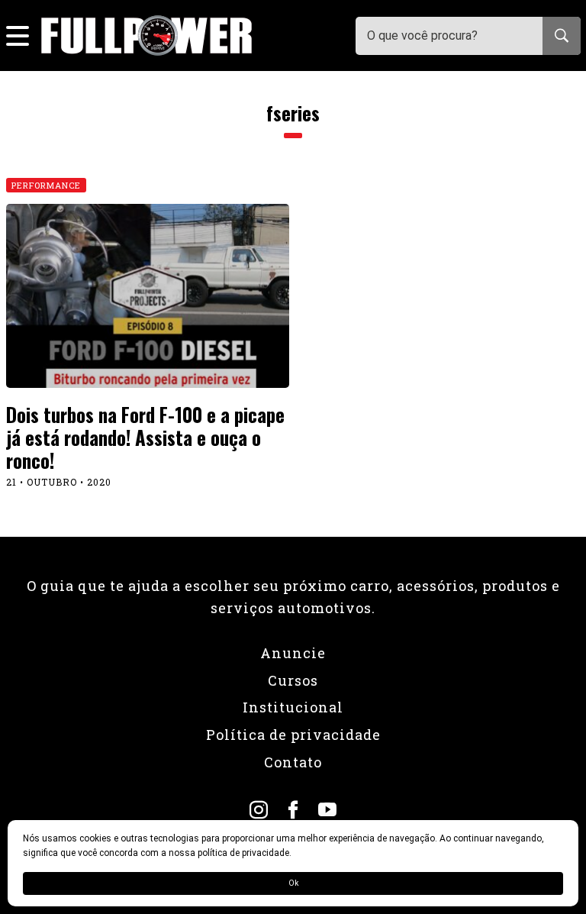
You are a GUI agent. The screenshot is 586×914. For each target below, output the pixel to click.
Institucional (293, 707)
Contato (293, 762)
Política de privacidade (293, 734)
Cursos (293, 680)
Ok (293, 883)
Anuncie (293, 653)
